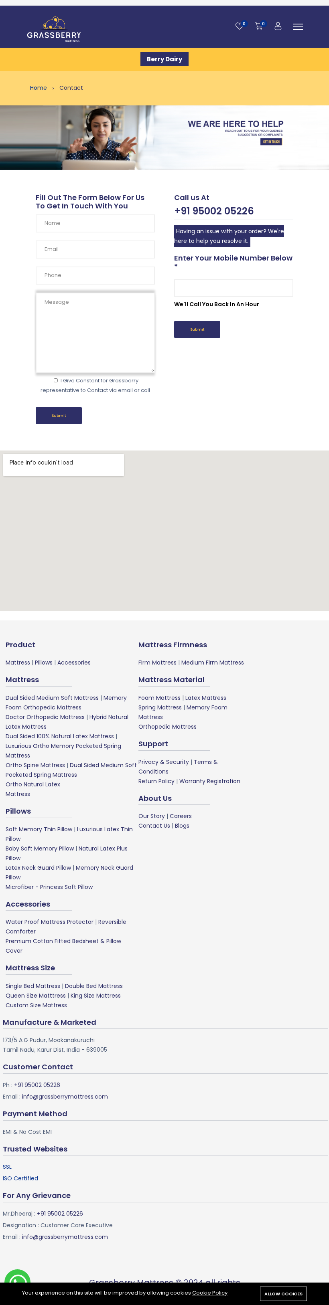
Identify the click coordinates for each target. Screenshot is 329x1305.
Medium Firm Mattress (212, 663)
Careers (181, 816)
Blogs (182, 826)
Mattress (18, 663)
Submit (59, 415)
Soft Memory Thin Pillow (39, 829)
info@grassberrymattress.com (64, 1097)
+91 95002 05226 (36, 1085)
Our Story (151, 816)
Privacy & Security (163, 762)
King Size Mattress (96, 996)
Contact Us (154, 826)
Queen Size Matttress (36, 996)
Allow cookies (283, 1294)
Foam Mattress (159, 698)
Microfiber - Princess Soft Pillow (49, 887)
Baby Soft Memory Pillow (40, 848)
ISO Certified (20, 1178)
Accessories (74, 663)
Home (39, 88)
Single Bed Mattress (33, 986)
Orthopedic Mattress (167, 727)
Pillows (44, 663)
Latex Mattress (205, 698)
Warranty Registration (209, 781)
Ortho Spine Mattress (35, 765)
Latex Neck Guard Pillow (38, 868)
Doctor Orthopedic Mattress (45, 717)
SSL (7, 1167)
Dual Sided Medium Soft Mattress (52, 698)
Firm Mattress (157, 663)
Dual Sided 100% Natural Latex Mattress (60, 736)
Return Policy (156, 781)
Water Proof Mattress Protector (49, 922)
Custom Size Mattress (36, 1005)
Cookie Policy (209, 1293)
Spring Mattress (160, 707)
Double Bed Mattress (94, 986)
